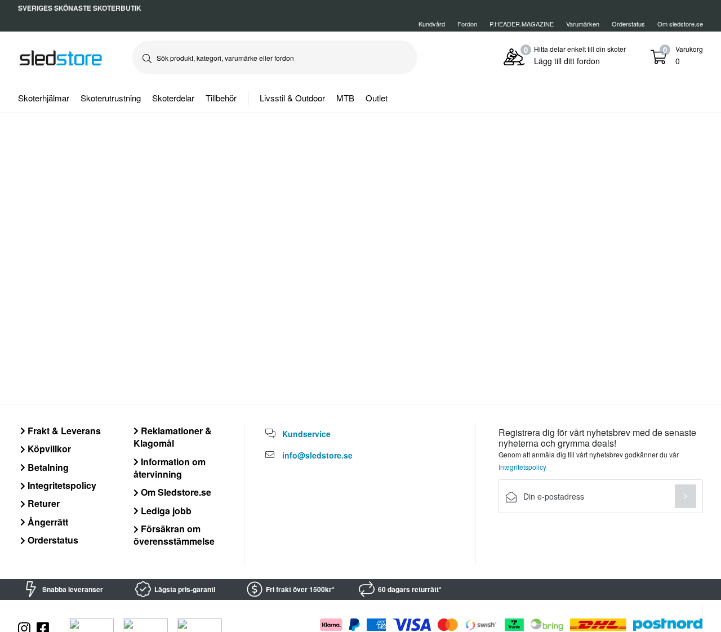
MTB (345, 98)
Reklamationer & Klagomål (172, 436)
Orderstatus (51, 539)
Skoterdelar (173, 98)
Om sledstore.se (680, 23)
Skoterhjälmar (43, 98)
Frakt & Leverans (63, 430)
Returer (42, 503)
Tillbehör (221, 98)
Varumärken (582, 23)
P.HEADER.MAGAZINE (521, 23)
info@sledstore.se (317, 455)
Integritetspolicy (60, 485)
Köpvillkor (48, 448)
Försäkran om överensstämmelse (174, 535)
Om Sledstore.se (175, 492)
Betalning (47, 467)
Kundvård (432, 23)
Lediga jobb (165, 510)
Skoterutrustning (111, 98)
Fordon (467, 23)
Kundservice (306, 433)
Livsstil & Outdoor (292, 98)
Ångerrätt (46, 521)
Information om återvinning (169, 467)
